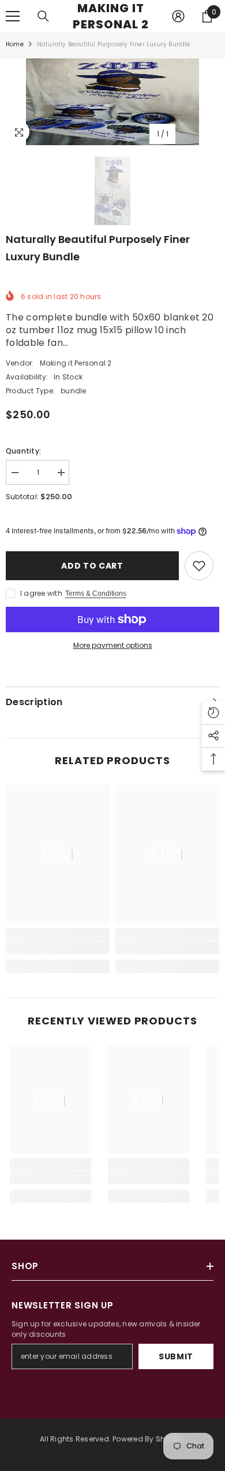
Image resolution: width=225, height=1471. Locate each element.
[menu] (13, 16)
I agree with (41, 593)
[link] (58, 947)
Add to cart (92, 566)
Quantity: (23, 451)
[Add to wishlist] (199, 565)
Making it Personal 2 (76, 363)
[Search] (43, 16)
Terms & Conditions (95, 593)
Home (15, 44)
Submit (176, 1356)
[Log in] (178, 16)
